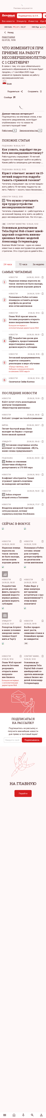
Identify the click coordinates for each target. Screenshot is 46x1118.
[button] (12, 740)
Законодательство (29, 130)
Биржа (5, 425)
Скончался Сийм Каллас (22, 381)
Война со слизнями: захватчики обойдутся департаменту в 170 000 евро (17, 464)
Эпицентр (21, 21)
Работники (7, 130)
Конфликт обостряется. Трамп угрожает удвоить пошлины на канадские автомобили (18, 481)
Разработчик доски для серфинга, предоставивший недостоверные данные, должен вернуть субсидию (11, 595)
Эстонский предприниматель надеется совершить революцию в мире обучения (24, 360)
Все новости (8, 21)
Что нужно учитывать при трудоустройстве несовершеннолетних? (20, 204)
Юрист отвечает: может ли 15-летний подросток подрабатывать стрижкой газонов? (23, 176)
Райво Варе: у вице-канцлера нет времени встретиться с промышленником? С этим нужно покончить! (34, 595)
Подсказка (7, 146)
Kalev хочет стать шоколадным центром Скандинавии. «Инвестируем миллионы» (19, 404)
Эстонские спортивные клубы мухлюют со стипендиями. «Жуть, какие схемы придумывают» (20, 448)
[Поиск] (32, 1115)
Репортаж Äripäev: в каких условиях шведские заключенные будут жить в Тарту (12, 633)
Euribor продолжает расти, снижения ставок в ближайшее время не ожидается (34, 633)
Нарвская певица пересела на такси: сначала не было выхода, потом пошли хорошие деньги (26, 283)
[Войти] (41, 1115)
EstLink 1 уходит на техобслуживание (22, 418)
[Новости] (14, 1115)
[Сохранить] (42, 277)
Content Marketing (16, 224)
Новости (6, 197)
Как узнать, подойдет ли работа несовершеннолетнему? (22, 151)
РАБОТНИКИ (8, 37)
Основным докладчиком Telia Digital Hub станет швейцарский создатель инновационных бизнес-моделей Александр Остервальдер (23, 234)
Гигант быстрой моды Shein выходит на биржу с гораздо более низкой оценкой (17, 431)
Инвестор (33, 21)
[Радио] (23, 1115)
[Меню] (4, 1115)
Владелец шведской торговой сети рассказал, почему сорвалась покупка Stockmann (18, 511)
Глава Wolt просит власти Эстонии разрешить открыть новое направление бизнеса (24, 319)
